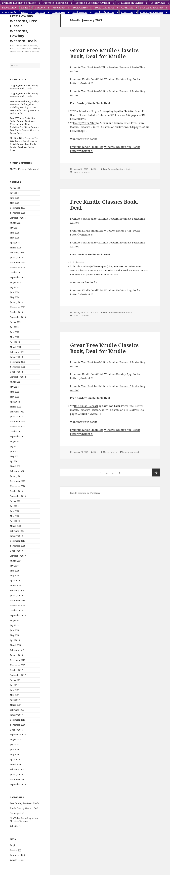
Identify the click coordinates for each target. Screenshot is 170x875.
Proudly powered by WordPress (85, 493)
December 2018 (17, 600)
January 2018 (16, 655)
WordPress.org (17, 860)
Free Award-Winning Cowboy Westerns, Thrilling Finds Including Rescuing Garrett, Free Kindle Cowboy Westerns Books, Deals (24, 107)
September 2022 (18, 376)
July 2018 (14, 625)
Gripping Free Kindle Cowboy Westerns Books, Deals (24, 87)
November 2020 (17, 486)
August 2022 (16, 381)
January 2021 (16, 476)
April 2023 (15, 342)
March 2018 (15, 645)
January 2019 (16, 595)
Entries (15, 850)
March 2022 (15, 406)
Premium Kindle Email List (86, 79)
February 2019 (17, 590)
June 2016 (14, 749)
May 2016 (14, 754)
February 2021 (17, 471)
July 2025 (14, 227)
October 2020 (16, 491)
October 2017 (16, 670)
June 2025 (14, 232)
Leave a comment (81, 172)
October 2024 (16, 272)
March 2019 (15, 585)
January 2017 (16, 714)
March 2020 (15, 526)
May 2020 (14, 516)
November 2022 (17, 367)
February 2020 (17, 531)
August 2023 (16, 322)
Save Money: (9, 7)
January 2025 (16, 257)
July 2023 (14, 327)
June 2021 (14, 451)
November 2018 (17, 605)
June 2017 (14, 690)
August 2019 (16, 560)
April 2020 (15, 521)
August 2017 (16, 680)
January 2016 (16, 774)
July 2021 (14, 446)
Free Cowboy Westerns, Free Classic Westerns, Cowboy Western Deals (23, 28)
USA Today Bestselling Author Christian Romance (24, 820)
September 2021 (18, 436)
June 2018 (14, 630)
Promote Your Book (81, 91)
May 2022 (14, 396)
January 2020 (16, 536)
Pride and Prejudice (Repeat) (91, 266)
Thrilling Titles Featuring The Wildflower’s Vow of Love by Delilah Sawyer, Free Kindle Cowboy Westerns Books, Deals (24, 144)
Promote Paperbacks (55, 2)
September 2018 (18, 615)
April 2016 (15, 759)
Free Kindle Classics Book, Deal (104, 204)
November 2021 (17, 426)
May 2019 (14, 575)
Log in (13, 845)
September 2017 (18, 675)
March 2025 (15, 247)
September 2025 (18, 217)
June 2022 (14, 391)
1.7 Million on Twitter (130, 2)
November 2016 (17, 724)
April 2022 (15, 401)
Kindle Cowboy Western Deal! (24, 808)
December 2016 (17, 719)
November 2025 (17, 212)
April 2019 (15, 580)
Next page (156, 472)
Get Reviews (158, 2)
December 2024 (17, 262)
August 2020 (16, 501)
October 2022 (16, 371)
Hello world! (33, 169)
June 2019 (14, 570)
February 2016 (17, 769)
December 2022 (17, 362)
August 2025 (16, 222)
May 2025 (14, 237)
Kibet (95, 169)
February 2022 (17, 411)
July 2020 (14, 506)
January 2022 (16, 416)
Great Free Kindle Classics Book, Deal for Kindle (104, 53)
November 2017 (17, 665)
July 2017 (14, 685)
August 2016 (16, 739)
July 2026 (14, 193)
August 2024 (16, 282)
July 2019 (14, 565)
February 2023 (17, 352)
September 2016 (18, 734)
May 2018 (14, 635)
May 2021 (14, 456)
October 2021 (16, 431)
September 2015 (18, 784)
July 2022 (14, 386)
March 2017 (15, 705)
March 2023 (15, 347)
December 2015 (17, 779)
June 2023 (14, 332)
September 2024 (18, 277)
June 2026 (14, 198)
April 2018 (15, 640)
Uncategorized (17, 813)
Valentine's (15, 826)
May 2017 (14, 695)
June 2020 (14, 511)
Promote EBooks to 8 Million (19, 2)
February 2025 (17, 252)
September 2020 (18, 496)
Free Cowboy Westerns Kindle (24, 803)
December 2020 (17, 481)
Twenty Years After (84, 123)
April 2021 (15, 461)
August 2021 (16, 441)
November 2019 (17, 545)
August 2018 (16, 620)
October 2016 (16, 729)
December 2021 (17, 421)
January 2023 (16, 357)
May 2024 (14, 297)
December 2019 (17, 540)
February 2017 (17, 709)
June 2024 (14, 292)
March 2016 (15, 764)
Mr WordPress (17, 169)
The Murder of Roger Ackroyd (92, 111)
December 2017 (17, 660)
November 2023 (17, 307)
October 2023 (16, 312)
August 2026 (16, 188)
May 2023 (14, 337)
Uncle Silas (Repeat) (86, 405)
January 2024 (16, 302)
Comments (17, 855)
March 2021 (15, 466)
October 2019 (16, 550)
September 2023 (18, 317)
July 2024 (14, 287)
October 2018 (16, 610)
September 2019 (18, 555)
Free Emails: (9, 12)
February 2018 (17, 650)
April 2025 (15, 242)
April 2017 (15, 700)
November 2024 (17, 267)
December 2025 (17, 207)
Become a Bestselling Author (93, 2)
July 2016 (14, 744)
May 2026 (14, 203)
